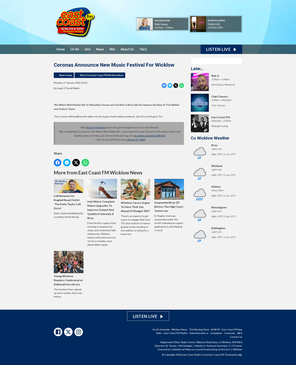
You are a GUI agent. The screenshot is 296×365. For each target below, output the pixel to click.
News (100, 49)
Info (88, 49)
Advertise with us (198, 333)
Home (61, 49)
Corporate (229, 333)
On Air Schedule (161, 329)
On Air (74, 49)
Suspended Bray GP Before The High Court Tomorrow (168, 206)
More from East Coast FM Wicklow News (102, 75)
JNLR (239, 333)
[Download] (227, 28)
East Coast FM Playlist (176, 333)
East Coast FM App (232, 329)
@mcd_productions (96, 127)
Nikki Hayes (161, 24)
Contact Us (236, 336)
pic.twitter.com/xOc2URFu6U (149, 135)
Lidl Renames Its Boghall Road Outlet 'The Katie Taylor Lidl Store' (67, 202)
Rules (159, 333)
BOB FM (215, 329)
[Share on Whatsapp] (181, 85)
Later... (197, 68)
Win (112, 49)
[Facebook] (58, 332)
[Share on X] (175, 85)
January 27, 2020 (136, 139)
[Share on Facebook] (164, 85)
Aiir (240, 354)
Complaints (216, 333)
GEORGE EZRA (215, 27)
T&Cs (143, 49)
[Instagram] (78, 332)
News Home (65, 75)
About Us (127, 49)
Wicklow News (179, 329)
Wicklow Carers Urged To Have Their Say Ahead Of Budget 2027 (135, 206)
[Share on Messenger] (170, 85)
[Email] (177, 28)
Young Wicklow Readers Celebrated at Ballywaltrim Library (68, 280)
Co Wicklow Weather (210, 138)
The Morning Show (199, 329)
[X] (68, 332)
